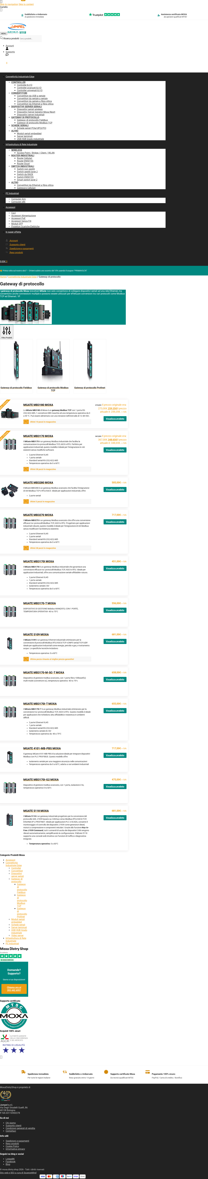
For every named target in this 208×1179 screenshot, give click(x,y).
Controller (16, 868)
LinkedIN (10, 1159)
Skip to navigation (9, 4)
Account (10, 45)
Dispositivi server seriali (17, 875)
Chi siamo (11, 1123)
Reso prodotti (12, 1143)
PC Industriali (12, 943)
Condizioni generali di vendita (20, 1128)
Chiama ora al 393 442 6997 (14, 989)
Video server (17, 935)
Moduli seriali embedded (18, 920)
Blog (8, 1164)
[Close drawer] (1, 9)
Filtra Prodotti (6, 338)
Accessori (10, 860)
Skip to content (26, 4)
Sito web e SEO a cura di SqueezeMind (18, 1172)
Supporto (10, 51)
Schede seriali (18, 924)
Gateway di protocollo (16, 880)
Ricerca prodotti (11, 38)
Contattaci (11, 1131)
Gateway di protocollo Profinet (22, 912)
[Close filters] (1, 1057)
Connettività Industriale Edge (22, 276)
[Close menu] (1, 1)
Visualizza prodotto (115, 418)
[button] (3, 63)
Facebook (10, 1161)
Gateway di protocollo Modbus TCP (22, 900)
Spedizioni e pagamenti (17, 1141)
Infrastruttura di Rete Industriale (16, 939)
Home (3, 276)
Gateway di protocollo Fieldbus (22, 888)
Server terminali (19, 927)
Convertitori (17, 870)
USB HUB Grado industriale (19, 931)
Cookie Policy (12, 1146)
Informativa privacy (15, 1149)
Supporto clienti (13, 1125)
